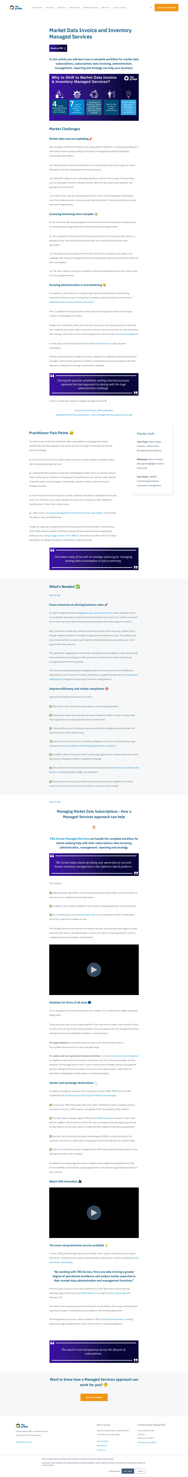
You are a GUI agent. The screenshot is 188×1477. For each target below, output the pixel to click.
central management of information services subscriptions (76, 512)
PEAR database (105, 1118)
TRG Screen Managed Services (69, 839)
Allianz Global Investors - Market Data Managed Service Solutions (149, 446)
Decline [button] (140, 1471)
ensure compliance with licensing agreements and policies (89, 745)
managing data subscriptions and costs (93, 612)
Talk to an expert (94, 1397)
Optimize (49, 7)
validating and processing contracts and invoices (71, 301)
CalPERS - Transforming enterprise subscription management (149, 481)
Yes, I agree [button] (128, 1471)
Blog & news (102, 1445)
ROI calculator (102, 1441)
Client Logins (119, 7)
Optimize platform (116, 1319)
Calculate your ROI (166, 7)
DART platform (88, 1293)
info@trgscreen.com (24, 1442)
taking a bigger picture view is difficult (61, 535)
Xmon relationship (117, 1293)
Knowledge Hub (90, 7)
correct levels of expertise (127, 1055)
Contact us (101, 1450)
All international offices (147, 1442)
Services (61, 7)
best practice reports (87, 914)
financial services (100, 343)
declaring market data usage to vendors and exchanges (90, 1095)
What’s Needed (105, 410)
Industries (74, 7)
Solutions (37, 7)
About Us (105, 7)
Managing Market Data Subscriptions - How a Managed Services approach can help (94, 414)
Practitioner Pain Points (86, 410)
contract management (128, 333)
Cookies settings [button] (114, 1471)
